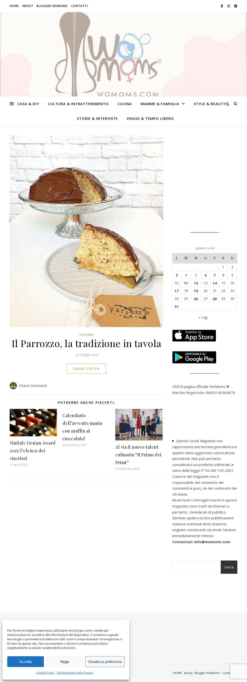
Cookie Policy (45, 673)
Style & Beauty (210, 103)
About (27, 6)
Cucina (124, 103)
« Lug (203, 317)
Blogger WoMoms (52, 6)
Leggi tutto (86, 368)
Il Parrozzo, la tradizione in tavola (87, 343)
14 (215, 283)
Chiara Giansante (33, 385)
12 (196, 283)
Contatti (79, 6)
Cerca (229, 567)
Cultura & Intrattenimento (78, 103)
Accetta (26, 662)
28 (215, 298)
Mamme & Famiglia (160, 103)
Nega (64, 662)
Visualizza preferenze (105, 662)
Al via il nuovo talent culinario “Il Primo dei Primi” (138, 454)
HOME (14, 6)
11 (186, 283)
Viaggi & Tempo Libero (150, 118)
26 (196, 298)
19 (196, 290)
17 (176, 290)
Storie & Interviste (97, 118)
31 (176, 306)
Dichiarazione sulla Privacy (75, 673)
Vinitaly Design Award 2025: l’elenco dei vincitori (33, 450)
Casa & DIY (28, 103)
